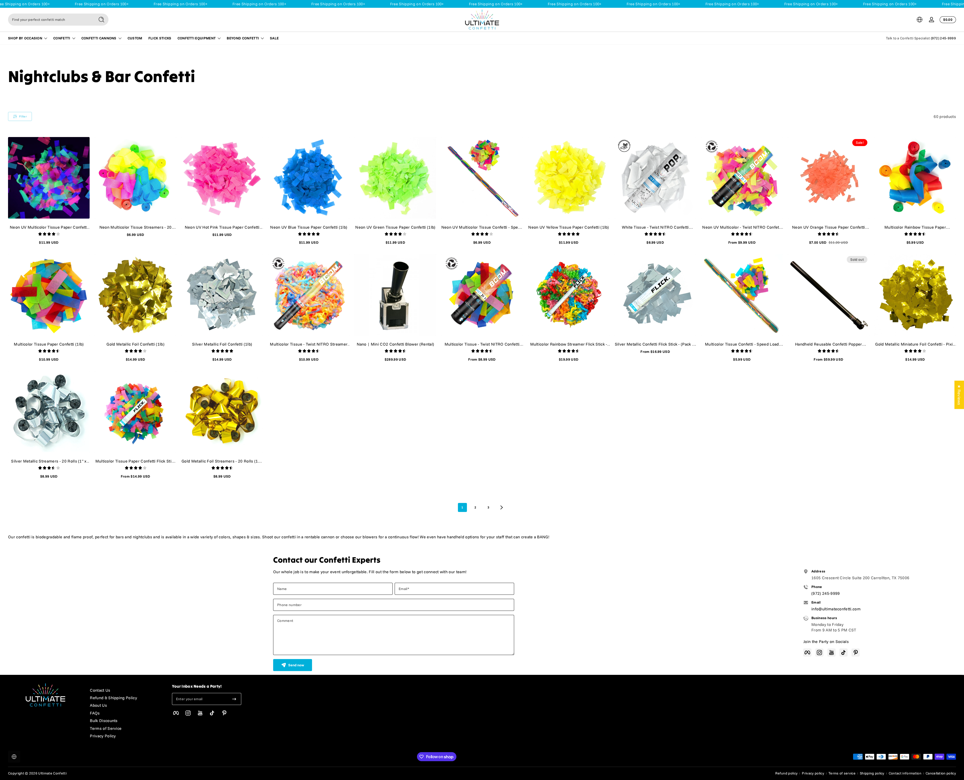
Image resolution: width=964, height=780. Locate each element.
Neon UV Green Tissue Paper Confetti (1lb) (395, 227)
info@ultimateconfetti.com (836, 608)
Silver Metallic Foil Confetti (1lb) (222, 344)
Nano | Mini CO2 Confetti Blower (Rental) (395, 344)
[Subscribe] (234, 699)
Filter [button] (23, 116)
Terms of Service (106, 728)
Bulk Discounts (103, 720)
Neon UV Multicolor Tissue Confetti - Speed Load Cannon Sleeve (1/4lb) (482, 227)
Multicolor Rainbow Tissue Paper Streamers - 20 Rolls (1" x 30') (915, 227)
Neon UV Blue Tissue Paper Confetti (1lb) (308, 227)
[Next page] (501, 507)
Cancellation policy (941, 773)
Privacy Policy (103, 735)
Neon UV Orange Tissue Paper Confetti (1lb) (828, 227)
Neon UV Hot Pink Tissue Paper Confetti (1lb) (222, 227)
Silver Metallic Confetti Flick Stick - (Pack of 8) (655, 344)
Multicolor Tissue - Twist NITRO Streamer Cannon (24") (308, 344)
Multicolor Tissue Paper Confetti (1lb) (49, 344)
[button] (920, 20)
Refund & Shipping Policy (113, 697)
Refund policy (786, 773)
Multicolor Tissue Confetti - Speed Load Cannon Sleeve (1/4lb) (742, 344)
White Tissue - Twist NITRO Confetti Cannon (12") (655, 227)
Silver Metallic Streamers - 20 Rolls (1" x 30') (48, 461)
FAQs (95, 713)
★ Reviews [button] (959, 395)
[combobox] (50, 20)
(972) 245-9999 (943, 38)
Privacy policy (813, 773)
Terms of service (842, 773)
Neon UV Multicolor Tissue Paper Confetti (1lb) (49, 227)
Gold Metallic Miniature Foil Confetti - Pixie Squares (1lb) (915, 344)
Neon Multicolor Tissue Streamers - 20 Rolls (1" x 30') (135, 227)
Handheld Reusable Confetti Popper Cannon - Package (828, 344)
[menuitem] (126, 690)
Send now (296, 665)
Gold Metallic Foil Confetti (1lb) (135, 344)
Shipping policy (872, 773)
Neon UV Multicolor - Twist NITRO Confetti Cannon (741, 227)
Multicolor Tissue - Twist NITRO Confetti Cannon (482, 344)
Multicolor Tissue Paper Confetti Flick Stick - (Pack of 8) (135, 461)
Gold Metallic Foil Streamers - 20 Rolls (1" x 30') (222, 461)
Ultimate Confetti (52, 773)
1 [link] (462, 507)
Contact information (905, 773)
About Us (98, 705)
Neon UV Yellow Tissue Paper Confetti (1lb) (568, 227)
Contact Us (100, 690)
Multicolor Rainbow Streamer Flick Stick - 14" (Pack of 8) (568, 344)
